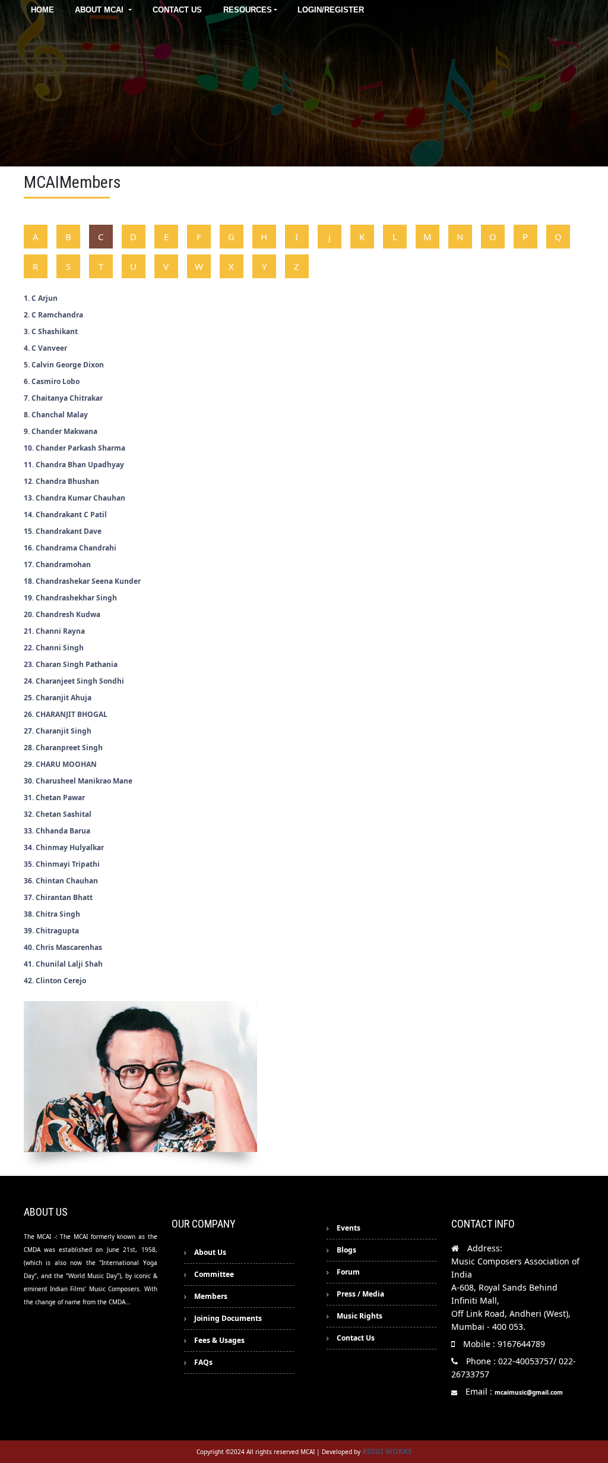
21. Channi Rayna (54, 631)
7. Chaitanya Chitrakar (63, 398)
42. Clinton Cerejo (55, 981)
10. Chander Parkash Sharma (74, 448)
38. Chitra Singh (52, 914)
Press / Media (360, 1294)
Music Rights (359, 1316)
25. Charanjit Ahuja (57, 698)
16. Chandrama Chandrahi (70, 548)
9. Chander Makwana (60, 431)
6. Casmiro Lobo (52, 381)
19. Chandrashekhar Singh (70, 598)
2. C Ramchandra (53, 315)
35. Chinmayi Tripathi (62, 864)
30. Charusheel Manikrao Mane (78, 781)
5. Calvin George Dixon (64, 365)
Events (348, 1228)
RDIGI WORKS (387, 1451)
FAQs (203, 1362)
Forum (348, 1272)
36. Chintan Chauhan (61, 881)
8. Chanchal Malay (56, 415)
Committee (214, 1274)
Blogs (346, 1250)
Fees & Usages (219, 1340)
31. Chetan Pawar (54, 797)
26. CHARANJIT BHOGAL (65, 714)
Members (210, 1296)
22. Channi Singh (54, 648)
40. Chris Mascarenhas (63, 947)
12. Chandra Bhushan (61, 481)
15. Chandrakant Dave (63, 531)
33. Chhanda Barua (57, 831)
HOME (42, 10)
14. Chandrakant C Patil (65, 514)
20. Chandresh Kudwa (62, 614)
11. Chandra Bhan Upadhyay (74, 465)
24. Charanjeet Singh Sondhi (74, 681)
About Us (210, 1252)
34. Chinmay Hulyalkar (64, 847)
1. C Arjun (41, 298)
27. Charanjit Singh (57, 731)
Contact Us (356, 1338)
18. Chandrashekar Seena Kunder (82, 581)
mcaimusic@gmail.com (529, 1392)
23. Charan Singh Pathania (71, 664)
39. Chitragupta (51, 931)
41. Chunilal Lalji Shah (63, 964)
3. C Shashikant (51, 331)
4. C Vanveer (45, 348)
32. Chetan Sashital (57, 814)
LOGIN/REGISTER (330, 10)
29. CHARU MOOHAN (60, 764)
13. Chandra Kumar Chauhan (74, 498)
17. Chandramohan (57, 564)
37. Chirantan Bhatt (58, 897)
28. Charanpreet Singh (63, 747)
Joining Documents (228, 1318)
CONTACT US (177, 10)
